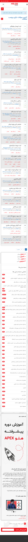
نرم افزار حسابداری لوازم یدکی (20, 320)
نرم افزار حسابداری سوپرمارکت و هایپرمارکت (17, 328)
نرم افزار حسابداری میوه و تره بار (19, 350)
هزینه (8, 131)
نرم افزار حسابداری (22, 518)
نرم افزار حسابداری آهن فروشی (20, 324)
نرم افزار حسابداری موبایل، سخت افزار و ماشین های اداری (15, 335)
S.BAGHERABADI (15, 55)
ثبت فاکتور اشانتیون (16, 46)
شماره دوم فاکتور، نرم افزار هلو (14, 212)
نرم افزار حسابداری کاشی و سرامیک (19, 365)
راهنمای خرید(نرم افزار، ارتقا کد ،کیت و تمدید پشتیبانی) (12, 42)
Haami (17, 173)
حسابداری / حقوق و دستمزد (20, 402)
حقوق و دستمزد (17, 162)
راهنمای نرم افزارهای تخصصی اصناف (19, 302)
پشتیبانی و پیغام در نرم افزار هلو (20, 298)
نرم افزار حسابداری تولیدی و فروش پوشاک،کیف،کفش (15, 309)
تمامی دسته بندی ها (19, 272)
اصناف (11, 74)
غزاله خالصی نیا (6, 42)
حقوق (14, 164)
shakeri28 (5, 138)
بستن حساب (23, 391)
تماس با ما (25, 538)
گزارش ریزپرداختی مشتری (15, 233)
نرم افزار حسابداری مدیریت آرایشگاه (19, 339)
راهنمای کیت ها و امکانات (7, 54)
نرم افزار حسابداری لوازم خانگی (20, 347)
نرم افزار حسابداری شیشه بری (20, 358)
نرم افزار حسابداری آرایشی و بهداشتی (18, 361)
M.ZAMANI (17, 104)
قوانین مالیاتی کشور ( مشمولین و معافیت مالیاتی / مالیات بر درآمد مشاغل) (14, 286)
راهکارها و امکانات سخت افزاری (20, 384)
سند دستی (18, 203)
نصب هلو (12, 72)
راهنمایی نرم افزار (17, 74)
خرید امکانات (9, 33)
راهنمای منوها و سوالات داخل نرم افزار (19, 294)
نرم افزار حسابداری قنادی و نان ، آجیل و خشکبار (16, 343)
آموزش (24, 388)
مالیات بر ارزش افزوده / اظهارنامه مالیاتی (18, 278)
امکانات (19, 35)
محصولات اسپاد (8, 158)
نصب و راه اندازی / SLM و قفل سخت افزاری (17, 291)
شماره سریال (6, 242)
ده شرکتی (18, 142)
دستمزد (19, 164)
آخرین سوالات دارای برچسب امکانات (16, 523)
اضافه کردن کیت (17, 33)
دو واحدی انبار (11, 59)
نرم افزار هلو (13, 35)
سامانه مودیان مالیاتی (22, 274)
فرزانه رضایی (19, 159)
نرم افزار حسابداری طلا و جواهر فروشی (18, 369)
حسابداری (18, 166)
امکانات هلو (18, 59)
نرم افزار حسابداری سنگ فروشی (20, 354)
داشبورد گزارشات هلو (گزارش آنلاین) (19, 399)
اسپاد (10, 164)
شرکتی (13, 166)
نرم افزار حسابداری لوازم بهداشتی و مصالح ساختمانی (16, 332)
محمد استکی (13, 68)
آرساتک (9, 29)
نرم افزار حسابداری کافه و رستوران (19, 317)
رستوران (18, 76)
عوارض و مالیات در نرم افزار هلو (20, 282)
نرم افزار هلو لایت (22, 376)
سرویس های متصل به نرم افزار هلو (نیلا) (18, 373)
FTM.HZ (12, 83)
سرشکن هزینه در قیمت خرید (14, 121)
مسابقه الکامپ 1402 (8, 162)
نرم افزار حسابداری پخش (21, 313)
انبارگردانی (24, 395)
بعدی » (18, 249)
